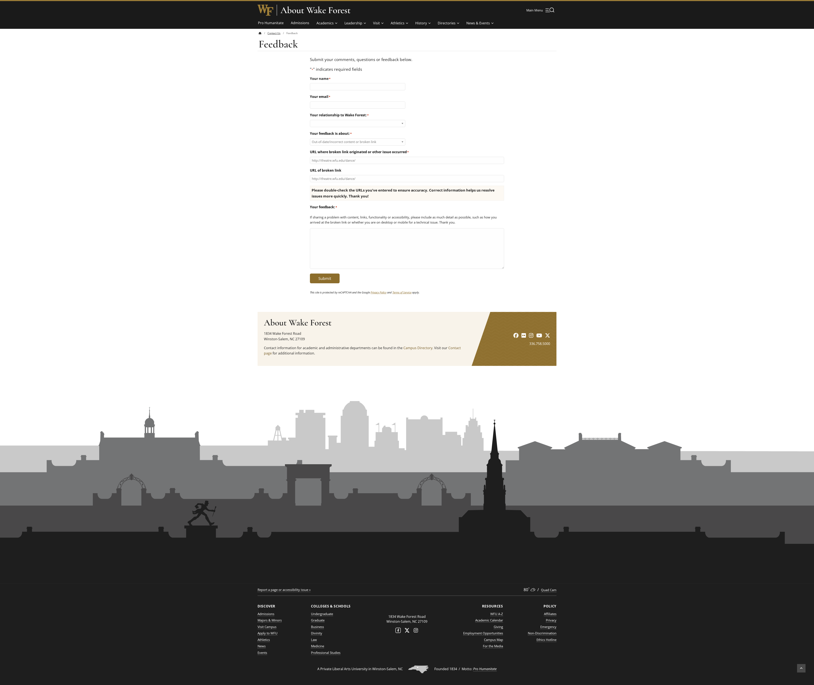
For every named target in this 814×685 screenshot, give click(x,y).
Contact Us (274, 33)
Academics (325, 23)
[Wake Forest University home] (265, 10)
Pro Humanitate (271, 23)
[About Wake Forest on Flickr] (523, 335)
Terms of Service (401, 292)
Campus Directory (417, 348)
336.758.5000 (539, 343)
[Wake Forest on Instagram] (416, 631)
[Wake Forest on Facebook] (398, 631)
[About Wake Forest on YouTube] (539, 335)
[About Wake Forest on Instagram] (531, 335)
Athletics (397, 23)
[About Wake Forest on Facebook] (516, 335)
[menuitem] (263, 33)
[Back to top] (801, 668)
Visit (376, 23)
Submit (324, 278)
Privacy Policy (378, 292)
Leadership (353, 23)
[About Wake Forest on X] (547, 335)
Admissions (300, 23)
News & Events (478, 23)
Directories (447, 23)
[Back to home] (260, 33)
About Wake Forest (315, 10)
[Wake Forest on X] (407, 631)
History (421, 23)
